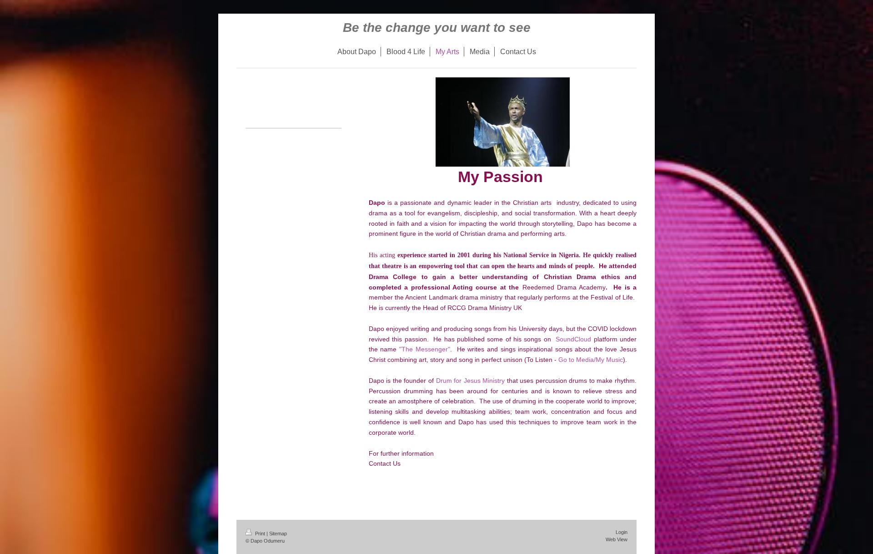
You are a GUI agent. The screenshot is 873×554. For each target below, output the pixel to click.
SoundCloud (573, 339)
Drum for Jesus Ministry (470, 380)
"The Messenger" (424, 349)
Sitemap (278, 533)
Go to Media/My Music (590, 359)
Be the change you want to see (437, 27)
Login (621, 532)
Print (260, 533)
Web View (616, 539)
